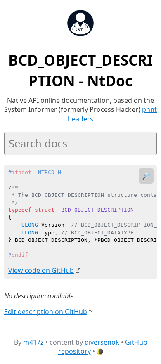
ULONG (29, 225)
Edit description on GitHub (45, 311)
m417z (33, 342)
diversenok (102, 342)
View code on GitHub (41, 270)
